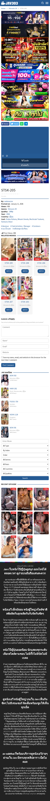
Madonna (27, 776)
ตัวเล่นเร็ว (25, 165)
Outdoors (36, 226)
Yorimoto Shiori (6, 222)
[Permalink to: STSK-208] (25, 249)
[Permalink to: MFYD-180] (25, 499)
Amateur (5, 226)
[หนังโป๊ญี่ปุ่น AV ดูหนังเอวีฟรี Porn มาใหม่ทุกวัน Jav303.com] (9, 3)
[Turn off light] (3, 156)
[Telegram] (26, 124)
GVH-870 (25, 556)
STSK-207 (9, 302)
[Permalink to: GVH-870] (25, 546)
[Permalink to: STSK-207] (8, 288)
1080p (11, 211)
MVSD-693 (25, 532)
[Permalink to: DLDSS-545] (8, 523)
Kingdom (12, 417)
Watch (8, 271)
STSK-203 (25, 302)
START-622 (41, 532)
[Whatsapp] (22, 124)
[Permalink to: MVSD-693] (25, 523)
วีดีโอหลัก (25, 161)
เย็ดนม (25, 638)
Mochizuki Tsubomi (36, 219)
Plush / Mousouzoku (16, 391)
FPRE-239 (8, 508)
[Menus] (47, 3)
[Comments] (7, 156)
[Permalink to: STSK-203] (25, 288)
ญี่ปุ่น (11, 216)
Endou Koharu (11, 219)
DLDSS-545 (8, 532)
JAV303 (30, 566)
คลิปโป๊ (11, 587)
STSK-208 (25, 263)
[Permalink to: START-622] (41, 523)
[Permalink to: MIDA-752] (8, 546)
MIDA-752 (8, 556)
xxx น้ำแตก (6, 229)
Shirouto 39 (12, 209)
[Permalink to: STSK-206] (41, 249)
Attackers (13, 378)
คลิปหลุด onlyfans (30, 793)
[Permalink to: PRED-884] (41, 499)
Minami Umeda (23, 219)
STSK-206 (41, 263)
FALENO (12, 404)
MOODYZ (7, 731)
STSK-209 (9, 263)
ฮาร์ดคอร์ (37, 595)
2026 (8, 214)
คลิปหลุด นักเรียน (20, 229)
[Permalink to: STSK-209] (8, 249)
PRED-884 (41, 508)
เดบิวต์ (25, 679)
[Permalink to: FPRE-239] (8, 499)
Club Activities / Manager (21, 226)
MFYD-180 (24, 508)
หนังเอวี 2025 (22, 566)
